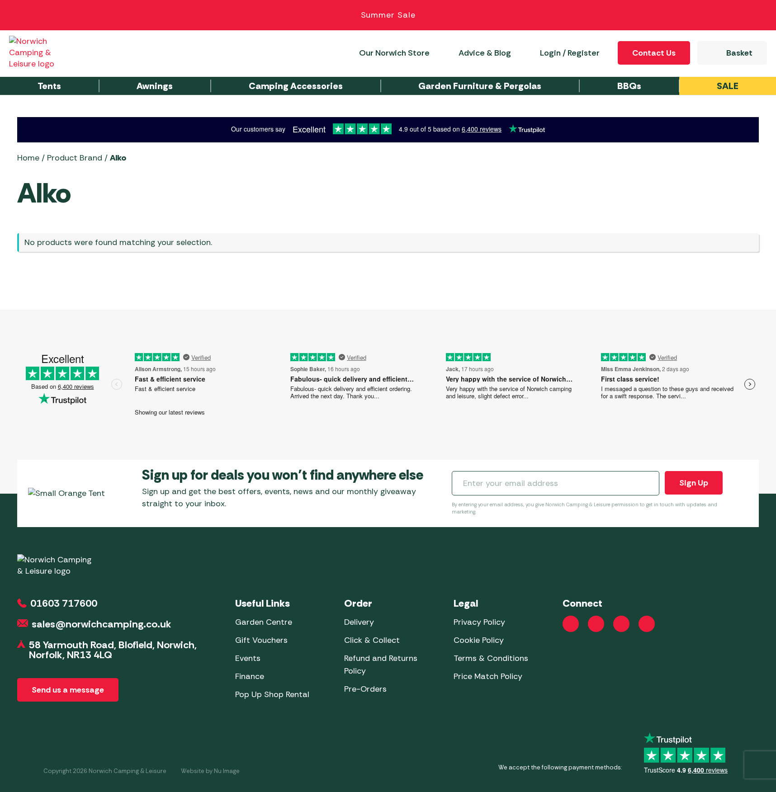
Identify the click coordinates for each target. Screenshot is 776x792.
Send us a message (68, 689)
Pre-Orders (365, 689)
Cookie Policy (479, 640)
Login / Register (570, 52)
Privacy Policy (479, 622)
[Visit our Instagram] (596, 624)
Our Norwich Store (394, 52)
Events (247, 658)
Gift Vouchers (261, 640)
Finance (249, 676)
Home (28, 157)
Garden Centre (263, 622)
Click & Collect (372, 640)
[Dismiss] (759, 15)
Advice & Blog (485, 52)
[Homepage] (41, 53)
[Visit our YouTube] (621, 624)
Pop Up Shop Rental (272, 694)
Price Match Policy (488, 676)
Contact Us (654, 52)
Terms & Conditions (491, 658)
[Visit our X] (647, 624)
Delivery (359, 622)
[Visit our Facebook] (571, 624)
